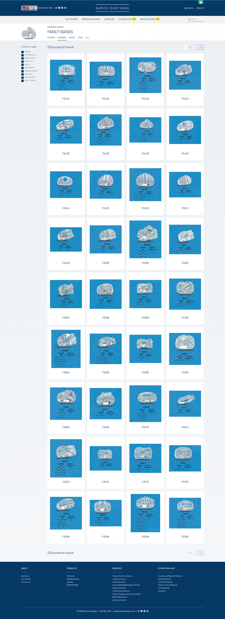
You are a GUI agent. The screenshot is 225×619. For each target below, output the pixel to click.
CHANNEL (62, 37)
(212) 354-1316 (46, 8)
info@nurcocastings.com (124, 611)
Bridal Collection (164, 579)
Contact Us (25, 582)
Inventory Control (119, 600)
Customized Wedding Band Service (126, 585)
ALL (87, 37)
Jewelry (109, 19)
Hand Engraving (119, 582)
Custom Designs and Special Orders (127, 594)
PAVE (80, 37)
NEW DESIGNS (149, 19)
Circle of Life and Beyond (167, 585)
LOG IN (190, 8)
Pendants (162, 591)
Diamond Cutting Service (122, 576)
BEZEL (72, 37)
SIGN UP (200, 8)
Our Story (25, 576)
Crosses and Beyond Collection (170, 576)
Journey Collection (165, 582)
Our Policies (26, 579)
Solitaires (71, 19)
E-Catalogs (126, 19)
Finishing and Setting (121, 591)
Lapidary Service (119, 579)
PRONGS (51, 37)
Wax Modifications (120, 597)
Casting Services (119, 588)
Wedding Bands (91, 19)
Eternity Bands (164, 588)
